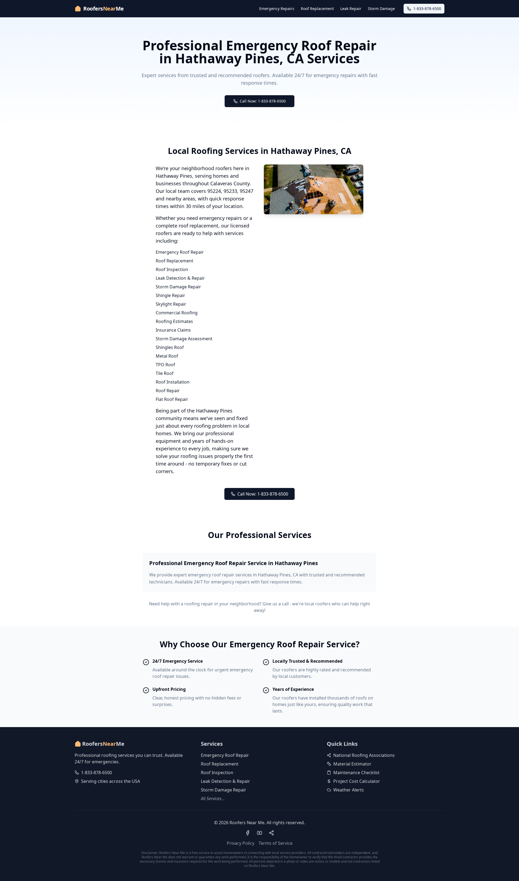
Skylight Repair (171, 304)
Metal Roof (167, 356)
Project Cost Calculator (356, 781)
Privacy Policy (240, 843)
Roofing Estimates (174, 321)
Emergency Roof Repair (180, 252)
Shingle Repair (170, 295)
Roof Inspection (172, 269)
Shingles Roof (170, 347)
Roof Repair (168, 391)
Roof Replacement (317, 8)
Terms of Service (275, 843)
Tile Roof (165, 373)
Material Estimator (352, 764)
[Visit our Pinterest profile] (271, 833)
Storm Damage (381, 8)
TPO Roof (165, 365)
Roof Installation (172, 382)
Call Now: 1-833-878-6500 (263, 101)
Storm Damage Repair (178, 287)
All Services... (213, 798)
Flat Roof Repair (172, 399)
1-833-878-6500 (96, 773)
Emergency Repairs (276, 8)
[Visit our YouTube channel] (259, 833)
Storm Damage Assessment (184, 339)
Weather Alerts (348, 790)
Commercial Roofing (177, 313)
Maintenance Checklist (356, 773)
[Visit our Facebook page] (247, 833)
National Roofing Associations (364, 755)
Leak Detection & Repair (180, 278)
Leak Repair (350, 8)
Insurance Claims (173, 330)
